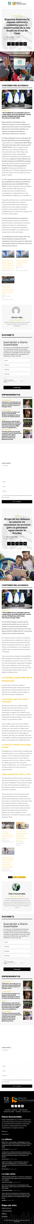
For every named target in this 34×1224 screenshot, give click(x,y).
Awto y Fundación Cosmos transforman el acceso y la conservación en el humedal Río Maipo (25, 454)
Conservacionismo (17, 16)
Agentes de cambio (7, 1182)
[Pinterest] (17, 44)
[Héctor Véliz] (17, 311)
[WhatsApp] (21, 44)
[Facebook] (9, 44)
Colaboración (5, 110)
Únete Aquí (17, 387)
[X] (13, 44)
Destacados (5, 1149)
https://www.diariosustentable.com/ (17, 320)
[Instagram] (16, 1106)
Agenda (4, 419)
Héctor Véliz (10, 37)
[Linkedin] (25, 44)
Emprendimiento (6, 400)
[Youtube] (22, 1106)
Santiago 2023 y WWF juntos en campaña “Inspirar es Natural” (9, 453)
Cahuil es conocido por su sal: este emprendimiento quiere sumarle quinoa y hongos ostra (11, 404)
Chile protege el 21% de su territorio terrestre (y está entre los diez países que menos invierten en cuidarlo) (17, 1178)
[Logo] (17, 3)
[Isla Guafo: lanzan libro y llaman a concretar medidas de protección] (22, 254)
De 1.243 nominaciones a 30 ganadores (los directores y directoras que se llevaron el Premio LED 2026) (17, 1186)
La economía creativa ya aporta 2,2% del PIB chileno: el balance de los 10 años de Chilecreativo (11, 414)
